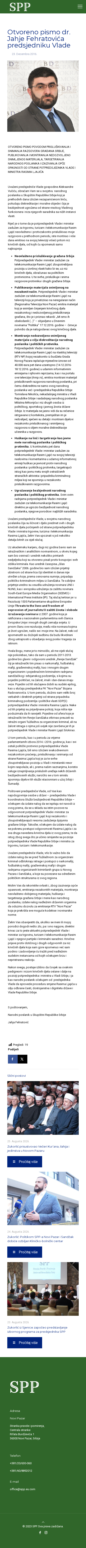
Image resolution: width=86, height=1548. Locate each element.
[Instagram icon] (46, 1533)
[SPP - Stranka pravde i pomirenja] (19, 6)
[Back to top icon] (43, 1522)
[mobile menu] (80, 6)
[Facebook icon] (40, 1533)
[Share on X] (22, 1059)
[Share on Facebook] (13, 1059)
